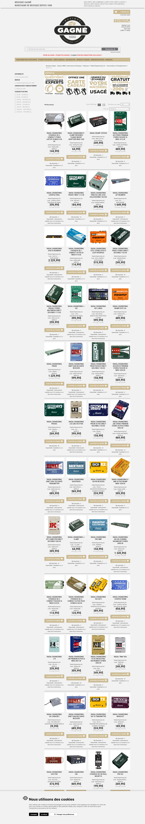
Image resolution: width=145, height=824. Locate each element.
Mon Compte (88, 2)
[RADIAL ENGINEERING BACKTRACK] (76, 467)
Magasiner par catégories (26, 59)
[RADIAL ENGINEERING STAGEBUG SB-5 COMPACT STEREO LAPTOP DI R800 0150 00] (54, 121)
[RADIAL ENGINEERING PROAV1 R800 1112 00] (76, 181)
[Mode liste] (103, 104)
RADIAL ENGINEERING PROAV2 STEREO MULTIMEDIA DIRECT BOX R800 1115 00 (54, 309)
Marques (109, 59)
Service (86, 4)
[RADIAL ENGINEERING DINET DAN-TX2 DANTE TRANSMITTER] (54, 467)
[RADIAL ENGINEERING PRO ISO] (120, 760)
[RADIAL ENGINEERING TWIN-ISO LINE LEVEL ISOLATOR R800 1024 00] (98, 181)
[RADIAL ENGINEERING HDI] (76, 760)
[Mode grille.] (99, 104)
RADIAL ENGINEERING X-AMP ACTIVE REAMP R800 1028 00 (120, 481)
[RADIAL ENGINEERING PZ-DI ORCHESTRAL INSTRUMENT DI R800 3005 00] (98, 645)
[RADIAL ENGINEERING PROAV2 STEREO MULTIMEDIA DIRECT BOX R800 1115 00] (54, 294)
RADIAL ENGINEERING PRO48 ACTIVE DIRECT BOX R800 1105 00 (98, 424)
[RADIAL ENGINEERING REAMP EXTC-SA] (120, 294)
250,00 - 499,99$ (23, 102)
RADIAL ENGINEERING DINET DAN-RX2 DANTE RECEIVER (76, 716)
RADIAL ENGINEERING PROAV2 (54, 423)
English (97, 6)
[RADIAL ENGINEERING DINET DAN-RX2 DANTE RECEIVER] (76, 702)
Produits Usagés (83, 59)
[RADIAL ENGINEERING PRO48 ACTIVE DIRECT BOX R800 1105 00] (98, 410)
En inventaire (22, 77)
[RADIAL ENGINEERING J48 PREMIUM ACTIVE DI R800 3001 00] (76, 645)
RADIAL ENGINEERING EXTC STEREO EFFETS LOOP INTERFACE (98, 250)
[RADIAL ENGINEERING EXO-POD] (54, 760)
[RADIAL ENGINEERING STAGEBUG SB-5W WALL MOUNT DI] (98, 760)
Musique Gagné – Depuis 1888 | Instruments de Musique (64, 66)
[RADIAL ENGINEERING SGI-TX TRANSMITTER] (98, 702)
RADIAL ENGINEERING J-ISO (76, 307)
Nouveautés (70, 59)
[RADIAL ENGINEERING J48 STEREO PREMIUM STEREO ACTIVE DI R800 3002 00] (120, 410)
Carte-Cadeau (94, 4)
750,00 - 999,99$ (23, 107)
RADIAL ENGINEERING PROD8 (54, 365)
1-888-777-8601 (125, 30)
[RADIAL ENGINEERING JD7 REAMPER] (120, 181)
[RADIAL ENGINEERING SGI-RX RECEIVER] (98, 467)
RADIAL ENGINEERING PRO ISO (120, 773)
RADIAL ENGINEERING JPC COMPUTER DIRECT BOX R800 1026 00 (54, 539)
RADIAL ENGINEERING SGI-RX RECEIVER (98, 480)
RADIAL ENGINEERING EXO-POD (54, 773)
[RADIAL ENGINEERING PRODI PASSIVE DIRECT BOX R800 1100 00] (98, 352)
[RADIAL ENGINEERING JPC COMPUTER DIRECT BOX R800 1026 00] (54, 525)
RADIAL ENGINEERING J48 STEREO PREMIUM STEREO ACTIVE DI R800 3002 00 (120, 425)
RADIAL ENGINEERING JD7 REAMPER (120, 194)
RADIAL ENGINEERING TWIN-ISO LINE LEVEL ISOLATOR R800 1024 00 (98, 195)
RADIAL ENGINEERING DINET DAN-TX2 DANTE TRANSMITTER (54, 481)
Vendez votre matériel (116, 4)
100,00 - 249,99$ (23, 99)
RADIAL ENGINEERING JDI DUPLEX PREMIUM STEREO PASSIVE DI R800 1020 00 (120, 367)
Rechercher (109, 49)
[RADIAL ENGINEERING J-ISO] (76, 294)
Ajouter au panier (53, 159)
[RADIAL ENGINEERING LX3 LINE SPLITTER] (76, 410)
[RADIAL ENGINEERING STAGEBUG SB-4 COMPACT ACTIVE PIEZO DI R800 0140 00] (76, 585)
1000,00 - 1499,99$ (24, 109)
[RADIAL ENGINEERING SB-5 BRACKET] (54, 702)
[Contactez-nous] (125, 20)
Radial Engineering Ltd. (25, 83)
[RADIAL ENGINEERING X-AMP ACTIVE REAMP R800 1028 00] (120, 467)
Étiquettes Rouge (45, 59)
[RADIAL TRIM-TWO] (120, 645)
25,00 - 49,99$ (22, 94)
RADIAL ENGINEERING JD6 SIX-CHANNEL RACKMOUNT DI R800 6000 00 (120, 540)
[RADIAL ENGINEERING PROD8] (54, 352)
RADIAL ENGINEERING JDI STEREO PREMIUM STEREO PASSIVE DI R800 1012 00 (120, 136)
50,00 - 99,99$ (22, 97)
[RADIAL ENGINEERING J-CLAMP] (76, 525)
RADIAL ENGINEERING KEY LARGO (98, 307)
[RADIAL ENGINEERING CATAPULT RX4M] (120, 585)
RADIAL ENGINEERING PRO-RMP (98, 538)
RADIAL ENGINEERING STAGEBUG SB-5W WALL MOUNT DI (98, 774)
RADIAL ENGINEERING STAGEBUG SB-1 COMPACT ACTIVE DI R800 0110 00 (76, 251)
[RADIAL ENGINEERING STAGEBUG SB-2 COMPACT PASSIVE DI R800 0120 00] (54, 585)
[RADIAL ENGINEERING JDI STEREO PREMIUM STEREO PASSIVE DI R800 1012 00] (120, 121)
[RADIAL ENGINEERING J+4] (54, 645)
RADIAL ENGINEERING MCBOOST (120, 715)
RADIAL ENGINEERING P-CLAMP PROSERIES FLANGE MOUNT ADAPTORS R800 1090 (76, 136)
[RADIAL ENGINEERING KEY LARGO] (98, 294)
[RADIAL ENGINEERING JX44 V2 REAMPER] (54, 236)
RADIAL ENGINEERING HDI (76, 773)
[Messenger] (121, 20)
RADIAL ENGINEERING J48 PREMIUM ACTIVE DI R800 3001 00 (76, 659)
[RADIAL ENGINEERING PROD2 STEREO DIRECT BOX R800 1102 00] (120, 236)
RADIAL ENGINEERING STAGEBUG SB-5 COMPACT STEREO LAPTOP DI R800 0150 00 (54, 137)
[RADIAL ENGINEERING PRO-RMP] (98, 525)
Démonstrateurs (97, 59)
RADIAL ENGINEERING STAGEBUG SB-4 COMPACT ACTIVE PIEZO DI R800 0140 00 (76, 600)
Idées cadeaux (59, 59)
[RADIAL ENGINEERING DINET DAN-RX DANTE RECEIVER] (76, 352)
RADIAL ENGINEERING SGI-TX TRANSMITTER (98, 715)
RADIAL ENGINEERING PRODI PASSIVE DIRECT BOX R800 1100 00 (98, 366)
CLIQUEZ (74, 55)
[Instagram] (118, 20)
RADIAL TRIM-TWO (120, 657)
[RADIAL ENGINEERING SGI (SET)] (98, 585)
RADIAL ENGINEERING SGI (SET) (98, 598)
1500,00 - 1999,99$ (24, 112)
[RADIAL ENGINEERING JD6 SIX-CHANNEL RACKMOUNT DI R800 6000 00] (120, 525)
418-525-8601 (125, 27)
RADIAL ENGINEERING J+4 (54, 658)
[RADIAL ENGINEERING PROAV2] (54, 410)
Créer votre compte (112, 2)
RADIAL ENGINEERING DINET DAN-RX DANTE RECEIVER (76, 366)
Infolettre (104, 4)
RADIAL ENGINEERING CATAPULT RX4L (54, 194)
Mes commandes (98, 2)
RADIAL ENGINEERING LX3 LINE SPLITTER (76, 423)
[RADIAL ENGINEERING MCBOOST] (120, 702)
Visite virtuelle (89, 6)
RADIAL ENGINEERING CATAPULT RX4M (120, 598)
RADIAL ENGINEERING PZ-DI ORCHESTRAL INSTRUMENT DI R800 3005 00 (98, 660)
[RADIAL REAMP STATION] (98, 121)
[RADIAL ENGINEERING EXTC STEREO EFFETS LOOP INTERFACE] (98, 236)
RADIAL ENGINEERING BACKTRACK (76, 480)
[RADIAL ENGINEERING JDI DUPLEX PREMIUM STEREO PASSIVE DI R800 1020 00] (120, 352)
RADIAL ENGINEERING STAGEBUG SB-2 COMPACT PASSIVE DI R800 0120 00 (54, 600)
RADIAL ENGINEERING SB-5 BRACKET (54, 715)
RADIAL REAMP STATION (98, 133)
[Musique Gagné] (72, 30)
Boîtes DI (21, 89)
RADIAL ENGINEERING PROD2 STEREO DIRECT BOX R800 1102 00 (120, 250)
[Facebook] (115, 20)
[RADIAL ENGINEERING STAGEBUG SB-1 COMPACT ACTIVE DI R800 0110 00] (76, 236)
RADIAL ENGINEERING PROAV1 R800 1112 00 (76, 194)
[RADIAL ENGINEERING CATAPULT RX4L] (54, 181)
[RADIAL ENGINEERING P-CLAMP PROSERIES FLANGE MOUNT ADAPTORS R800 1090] (76, 121)
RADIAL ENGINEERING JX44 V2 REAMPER (54, 249)
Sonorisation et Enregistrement (116, 66)
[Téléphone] (128, 20)
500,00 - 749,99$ (23, 104)
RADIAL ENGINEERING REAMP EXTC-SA (120, 307)
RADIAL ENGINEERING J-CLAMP (76, 538)
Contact (122, 2)
